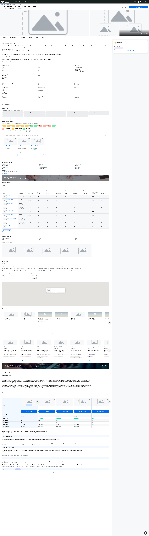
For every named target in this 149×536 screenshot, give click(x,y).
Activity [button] (22, 356)
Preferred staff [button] (79, 357)
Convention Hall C (9, 207)
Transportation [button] (12, 356)
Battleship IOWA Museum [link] (60, 347)
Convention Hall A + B (10, 210)
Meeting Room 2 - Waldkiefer (11, 222)
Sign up (143, 1)
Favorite (124, 7)
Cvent (2, 4)
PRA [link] (72, 347)
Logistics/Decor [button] (6, 356)
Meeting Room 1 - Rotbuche (11, 218)
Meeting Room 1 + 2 (9, 225)
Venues (16, 1)
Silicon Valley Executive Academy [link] (43, 347)
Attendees (4, 185)
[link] (10, 342)
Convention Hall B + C (10, 214)
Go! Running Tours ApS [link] (26, 347)
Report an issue (44, 477)
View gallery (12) (144, 33)
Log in (146, 1)
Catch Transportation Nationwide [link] (94, 347)
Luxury (37, 1)
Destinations (27, 1)
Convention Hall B (9, 203)
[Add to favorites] (15, 138)
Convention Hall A (9, 199)
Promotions (21, 1)
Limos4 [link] (5, 347)
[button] (44, 23)
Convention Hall (9, 195)
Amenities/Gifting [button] (107, 356)
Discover (33, 1)
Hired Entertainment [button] (27, 356)
